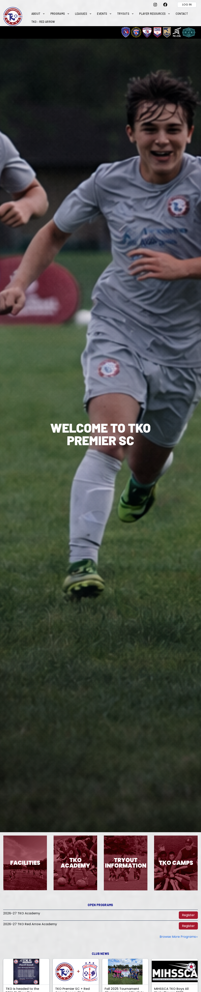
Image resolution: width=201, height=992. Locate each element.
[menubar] (113, 18)
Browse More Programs (178, 936)
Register (188, 915)
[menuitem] (38, 14)
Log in (187, 4)
